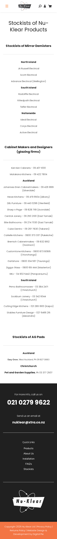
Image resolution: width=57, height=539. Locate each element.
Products (28, 448)
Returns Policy (18, 530)
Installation (29, 458)
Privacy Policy (44, 526)
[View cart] (50, 6)
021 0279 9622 (28, 402)
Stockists (29, 469)
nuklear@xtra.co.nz (28, 422)
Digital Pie (38, 534)
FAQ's (28, 463)
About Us (29, 453)
